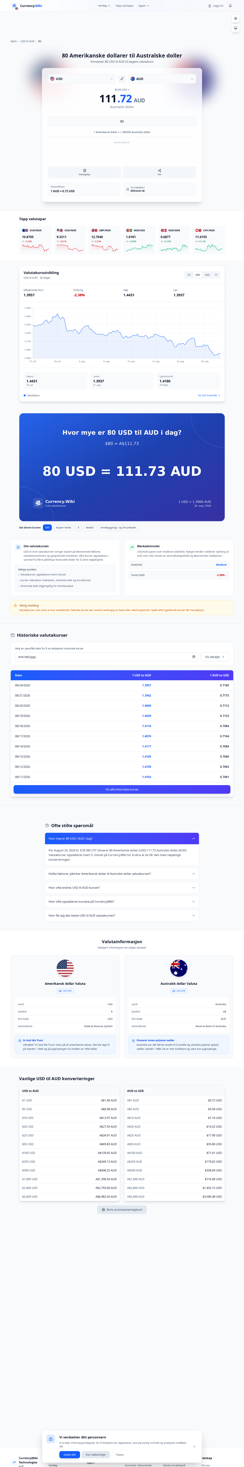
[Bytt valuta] (122, 79)
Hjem (14, 41)
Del (47, 527)
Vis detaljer (212, 657)
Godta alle (70, 1454)
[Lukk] (194, 1446)
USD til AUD (27, 41)
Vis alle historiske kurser (122, 789)
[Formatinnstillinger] (235, 18)
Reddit (90, 527)
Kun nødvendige (96, 1454)
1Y (216, 274)
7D (188, 274)
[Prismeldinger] (230, 6)
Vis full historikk (207, 395)
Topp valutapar (125, 5)
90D (207, 274)
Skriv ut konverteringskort (124, 1210)
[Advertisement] (122, 24)
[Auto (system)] (235, 28)
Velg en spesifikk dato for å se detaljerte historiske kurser (49, 648)
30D (197, 274)
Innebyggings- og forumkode (118, 527)
